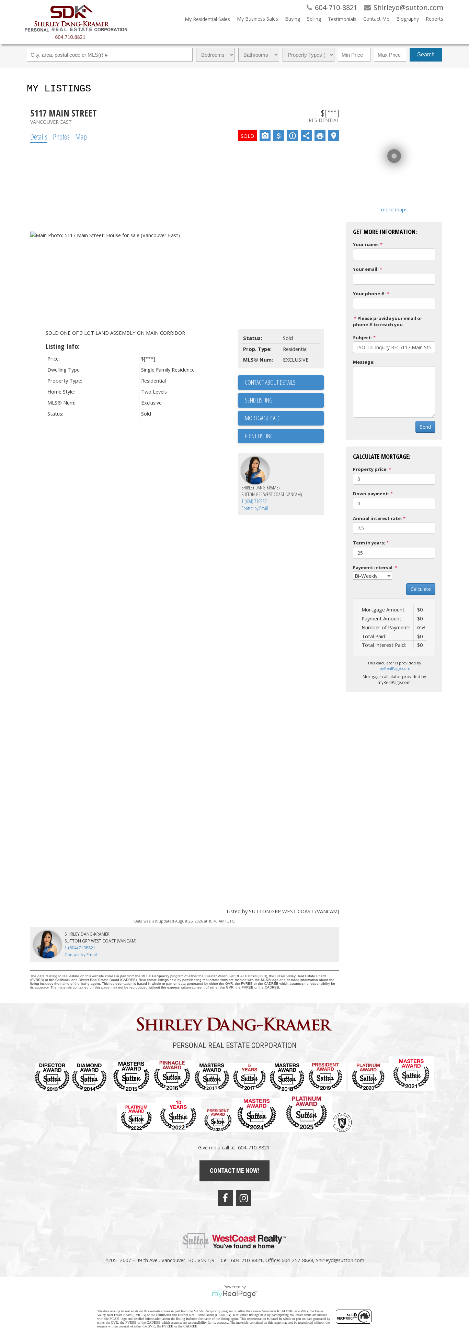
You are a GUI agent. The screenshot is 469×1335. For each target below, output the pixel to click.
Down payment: (371, 493)
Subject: (362, 337)
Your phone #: (369, 293)
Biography (407, 18)
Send (425, 426)
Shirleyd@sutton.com (340, 1260)
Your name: (366, 244)
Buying (292, 18)
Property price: (370, 469)
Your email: (366, 269)
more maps (394, 209)
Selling (314, 18)
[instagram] (243, 1198)
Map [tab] (81, 136)
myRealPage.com (394, 668)
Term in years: (369, 543)
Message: (364, 362)
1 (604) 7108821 (255, 501)
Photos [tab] (61, 136)
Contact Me (376, 18)
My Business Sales (257, 18)
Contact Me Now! (234, 1170)
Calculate (421, 589)
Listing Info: (63, 346)
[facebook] (225, 1198)
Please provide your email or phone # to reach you (387, 321)
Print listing (259, 436)
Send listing (259, 400)
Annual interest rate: (377, 518)
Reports (434, 18)
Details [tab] (38, 136)
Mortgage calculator (284, 418)
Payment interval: (373, 567)
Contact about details (270, 382)
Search (426, 54)
